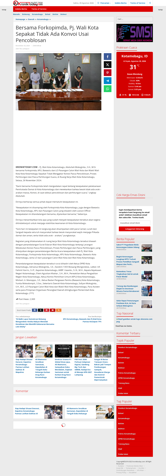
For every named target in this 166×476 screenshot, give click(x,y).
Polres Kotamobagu (127, 373)
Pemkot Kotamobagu (127, 347)
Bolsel (120, 352)
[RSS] (58, 310)
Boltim (121, 363)
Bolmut (121, 368)
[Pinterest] (46, 310)
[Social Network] (150, 3)
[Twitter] (40, 310)
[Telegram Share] (108, 80)
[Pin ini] (108, 72)
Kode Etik (119, 468)
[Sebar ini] (108, 56)
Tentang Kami (131, 468)
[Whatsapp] (108, 88)
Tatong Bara (123, 383)
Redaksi (121, 466)
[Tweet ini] (108, 64)
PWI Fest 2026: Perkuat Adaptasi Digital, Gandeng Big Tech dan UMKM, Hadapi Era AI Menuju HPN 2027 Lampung (83, 367)
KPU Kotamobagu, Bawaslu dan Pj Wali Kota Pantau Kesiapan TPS (82, 319)
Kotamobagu (124, 357)
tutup (160, 10)
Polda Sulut (123, 393)
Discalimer (133, 472)
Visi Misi (141, 468)
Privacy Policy (121, 472)
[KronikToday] (28, 3)
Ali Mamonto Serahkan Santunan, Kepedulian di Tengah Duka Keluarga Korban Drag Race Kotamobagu (77, 413)
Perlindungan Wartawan (125, 470)
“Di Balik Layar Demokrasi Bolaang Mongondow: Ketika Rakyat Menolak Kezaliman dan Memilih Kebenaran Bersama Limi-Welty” (35, 321)
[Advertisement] (58, 138)
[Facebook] (34, 310)
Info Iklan (140, 470)
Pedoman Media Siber (135, 466)
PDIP (120, 388)
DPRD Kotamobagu (126, 378)
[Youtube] (52, 310)
